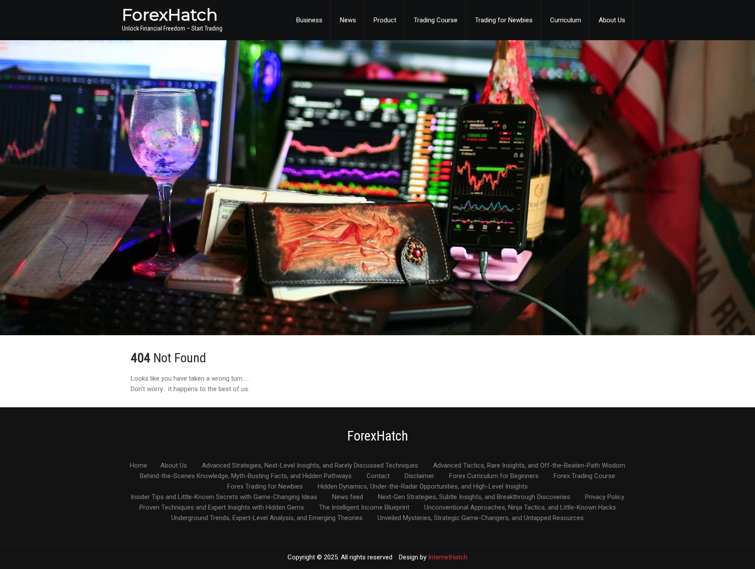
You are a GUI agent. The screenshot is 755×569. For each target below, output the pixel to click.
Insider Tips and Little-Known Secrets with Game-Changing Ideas (224, 497)
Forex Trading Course (584, 476)
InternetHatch (448, 557)
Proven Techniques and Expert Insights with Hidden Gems (221, 507)
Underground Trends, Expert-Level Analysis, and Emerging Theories (267, 518)
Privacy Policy (604, 497)
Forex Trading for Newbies (265, 486)
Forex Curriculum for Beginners (494, 476)
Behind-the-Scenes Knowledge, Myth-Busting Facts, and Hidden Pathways (246, 476)
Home (138, 465)
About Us (612, 20)
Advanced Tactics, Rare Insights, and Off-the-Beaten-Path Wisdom (529, 465)
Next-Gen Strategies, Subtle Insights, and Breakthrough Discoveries (474, 497)
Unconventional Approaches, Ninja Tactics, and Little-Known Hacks (520, 507)
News (348, 20)
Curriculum (565, 20)
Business (309, 20)
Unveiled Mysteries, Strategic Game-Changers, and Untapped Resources (481, 518)
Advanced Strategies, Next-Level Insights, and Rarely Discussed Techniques (310, 465)
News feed (347, 497)
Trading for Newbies (504, 20)
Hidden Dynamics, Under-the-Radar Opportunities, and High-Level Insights (423, 486)
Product (385, 20)
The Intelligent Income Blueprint (364, 507)
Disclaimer (419, 476)
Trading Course (435, 20)
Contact (378, 476)
